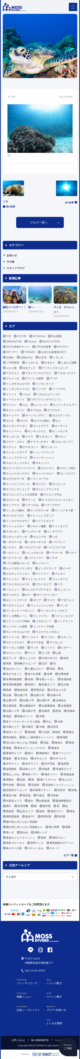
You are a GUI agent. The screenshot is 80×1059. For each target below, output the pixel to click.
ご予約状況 (12, 362)
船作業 (47, 805)
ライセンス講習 (15, 647)
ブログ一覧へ (39, 222)
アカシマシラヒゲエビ (38, 373)
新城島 (64, 737)
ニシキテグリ (55, 531)
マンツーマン (41, 615)
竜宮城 (27, 795)
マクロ (51, 600)
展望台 (70, 732)
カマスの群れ (42, 420)
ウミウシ (11, 404)
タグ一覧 (68, 855)
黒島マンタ (37, 842)
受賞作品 (39, 689)
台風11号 (22, 695)
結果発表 (44, 800)
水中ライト (12, 763)
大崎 (60, 721)
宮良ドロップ (14, 732)
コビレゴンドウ (64, 441)
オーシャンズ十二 (35, 415)
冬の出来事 (34, 673)
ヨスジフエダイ (15, 642)
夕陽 (41, 716)
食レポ (10, 832)
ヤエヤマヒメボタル (47, 631)
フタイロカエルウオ (18, 584)
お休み (10, 357)
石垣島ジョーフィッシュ (59, 784)
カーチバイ (61, 425)
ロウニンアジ (14, 652)
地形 (8, 716)
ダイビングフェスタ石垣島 (21, 494)
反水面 (65, 684)
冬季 (49, 673)
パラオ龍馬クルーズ (18, 563)
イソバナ (41, 388)
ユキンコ (66, 637)
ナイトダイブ (60, 526)
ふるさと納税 (69, 362)
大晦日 (29, 726)
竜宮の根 (11, 795)
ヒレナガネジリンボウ (19, 568)
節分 (30, 800)
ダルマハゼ (12, 499)
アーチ (53, 378)
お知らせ (12, 255)
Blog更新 (56, 336)
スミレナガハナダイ (18, 473)
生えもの (67, 779)
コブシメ (11, 447)
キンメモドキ (60, 431)
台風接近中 (29, 705)
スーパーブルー (45, 473)
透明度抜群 (12, 816)
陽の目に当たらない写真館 (21, 821)
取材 (8, 689)
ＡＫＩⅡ (54, 848)
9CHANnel (39, 336)
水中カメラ (40, 758)
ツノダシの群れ (15, 510)
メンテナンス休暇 (16, 626)
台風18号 (11, 700)
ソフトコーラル (40, 478)
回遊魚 (71, 710)
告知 (58, 710)
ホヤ (28, 594)
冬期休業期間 (14, 684)
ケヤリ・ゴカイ (15, 441)
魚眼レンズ (40, 832)
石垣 (22, 784)
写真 (52, 668)
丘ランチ (11, 658)
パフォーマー (36, 557)
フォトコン (12, 579)
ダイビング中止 (53, 494)
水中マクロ (59, 758)
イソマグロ (58, 388)
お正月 (43, 357)
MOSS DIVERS (51, 341)
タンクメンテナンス (18, 483)
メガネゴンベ (43, 621)
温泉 (22, 779)
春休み (59, 742)
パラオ (53, 557)
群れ (8, 805)
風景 (68, 826)
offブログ (62, 346)
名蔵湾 (46, 710)
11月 (8, 336)
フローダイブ (43, 584)
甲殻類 (10, 784)
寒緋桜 (32, 732)
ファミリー (42, 573)
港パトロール (48, 779)
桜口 (30, 753)
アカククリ (12, 373)
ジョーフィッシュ (43, 457)
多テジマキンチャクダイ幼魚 (23, 721)
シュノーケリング (43, 452)
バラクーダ (56, 552)
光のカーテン (14, 668)
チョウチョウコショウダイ (57, 499)
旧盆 (46, 742)
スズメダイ (47, 468)
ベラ (60, 584)
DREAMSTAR (14, 341)
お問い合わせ (18, 1040)
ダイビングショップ (18, 489)
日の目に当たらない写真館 (21, 742)
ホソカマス (12, 594)
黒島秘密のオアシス (61, 842)
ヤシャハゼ (12, 637)
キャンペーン (14, 431)
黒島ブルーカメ (15, 842)
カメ (58, 420)
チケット (30, 499)
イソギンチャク (45, 383)
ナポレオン (12, 531)
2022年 (21, 336)
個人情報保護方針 (40, 1040)
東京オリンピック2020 (31, 747)
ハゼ (54, 536)
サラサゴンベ (30, 447)
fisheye (32, 341)
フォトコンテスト (35, 579)
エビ (25, 404)
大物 (41, 726)
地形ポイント (25, 716)
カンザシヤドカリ (16, 425)
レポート (66, 647)
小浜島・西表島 (51, 732)
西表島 (10, 811)
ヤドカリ (49, 637)
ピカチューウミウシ (18, 573)
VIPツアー (12, 351)
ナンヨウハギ (33, 531)
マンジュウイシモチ (42, 605)
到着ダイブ (48, 684)
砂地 (74, 790)
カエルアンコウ (61, 415)
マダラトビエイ (15, 605)
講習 (41, 811)
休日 (66, 658)
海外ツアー (31, 774)
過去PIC (30, 816)
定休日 (54, 726)
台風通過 (66, 705)
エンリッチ (40, 404)
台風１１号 (12, 710)
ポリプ (37, 600)
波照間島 (11, 768)
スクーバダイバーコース (20, 468)
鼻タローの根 (14, 848)
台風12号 (39, 695)
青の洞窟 (54, 826)
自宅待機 (22, 805)
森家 (8, 758)
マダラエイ (67, 600)
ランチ (34, 647)
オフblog (36, 410)
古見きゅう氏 (58, 689)
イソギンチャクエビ (18, 388)
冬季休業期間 (14, 679)
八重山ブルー (36, 668)
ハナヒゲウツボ (32, 547)
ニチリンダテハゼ (16, 536)
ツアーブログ (52, 505)
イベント (11, 394)
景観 (8, 747)
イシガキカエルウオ (18, 383)
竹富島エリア (14, 800)
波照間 (65, 763)
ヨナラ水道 (37, 642)
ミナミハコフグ (64, 615)
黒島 (43, 837)
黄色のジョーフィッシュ (20, 837)
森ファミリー (63, 753)
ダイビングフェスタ (47, 489)
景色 (71, 742)
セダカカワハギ (15, 478)
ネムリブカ (39, 536)
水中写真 (49, 763)
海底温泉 (69, 774)
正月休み (22, 758)
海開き (10, 779)
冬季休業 (63, 673)
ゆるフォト (29, 367)
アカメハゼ (12, 378)
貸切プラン (57, 811)
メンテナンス (65, 621)
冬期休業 (66, 679)
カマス (24, 420)
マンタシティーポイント (20, 610)
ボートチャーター (47, 594)
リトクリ (49, 647)
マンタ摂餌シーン (16, 615)
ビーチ (67, 568)
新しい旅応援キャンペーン (38, 737)
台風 (8, 695)
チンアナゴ (12, 505)
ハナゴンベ (58, 541)
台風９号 (30, 710)
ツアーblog (31, 505)
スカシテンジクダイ (18, 462)
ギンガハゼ (12, 436)
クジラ (29, 436)
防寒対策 (46, 816)
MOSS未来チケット (17, 346)
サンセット (50, 447)
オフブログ (53, 410)
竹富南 (54, 795)
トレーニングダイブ (42, 515)
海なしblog (12, 774)
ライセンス (56, 642)
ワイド (32, 652)
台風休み (61, 700)
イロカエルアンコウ (48, 394)
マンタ (64, 605)
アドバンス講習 (34, 378)
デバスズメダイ (15, 515)
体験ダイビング (26, 663)
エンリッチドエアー (65, 404)
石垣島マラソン (42, 790)
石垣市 (61, 790)
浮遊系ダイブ (63, 768)
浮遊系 (46, 768)
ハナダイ (11, 547)
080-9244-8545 (35, 970)
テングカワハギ (40, 510)
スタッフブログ (16, 268)
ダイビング (58, 483)
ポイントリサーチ (16, 600)
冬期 (30, 679)
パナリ (73, 552)
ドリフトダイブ (45, 520)
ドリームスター (15, 526)
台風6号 (45, 700)
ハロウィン (12, 552)
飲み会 (24, 832)
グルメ (62, 436)
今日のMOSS (49, 658)
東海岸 (55, 747)
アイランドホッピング (55, 367)
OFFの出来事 (43, 346)
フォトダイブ (60, 579)
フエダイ (60, 573)
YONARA (29, 351)
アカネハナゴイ (66, 373)
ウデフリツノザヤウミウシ (46, 399)
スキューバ (42, 462)
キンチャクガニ (37, 431)
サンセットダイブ (16, 452)
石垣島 (35, 784)
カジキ (10, 420)
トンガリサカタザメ (18, 520)
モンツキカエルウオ (18, 631)
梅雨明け (44, 753)
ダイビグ (41, 483)
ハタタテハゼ (14, 541)
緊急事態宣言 (63, 800)
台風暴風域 (48, 705)
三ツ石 (46, 652)
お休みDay (26, 357)
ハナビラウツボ (56, 547)
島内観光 (11, 737)
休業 (8, 663)
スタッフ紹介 (68, 468)
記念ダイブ (26, 811)
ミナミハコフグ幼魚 (18, 621)
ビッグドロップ (47, 568)
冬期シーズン (47, 679)
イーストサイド (15, 399)
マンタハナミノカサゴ (54, 610)
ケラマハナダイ (40, 441)
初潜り (32, 684)
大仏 (48, 721)
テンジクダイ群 (64, 510)
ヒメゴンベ (42, 563)
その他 (10, 261)
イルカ (27, 394)
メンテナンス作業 (43, 626)
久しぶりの (29, 658)
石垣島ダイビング (16, 790)
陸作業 (61, 816)
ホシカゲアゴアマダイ (38, 589)
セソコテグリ (68, 473)
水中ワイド (31, 763)
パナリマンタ (14, 557)
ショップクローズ (16, 457)
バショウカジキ (34, 552)
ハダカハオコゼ (37, 541)
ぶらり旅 (11, 367)
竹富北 (40, 795)
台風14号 (55, 695)
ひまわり (49, 362)
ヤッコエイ (31, 637)
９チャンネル (36, 848)
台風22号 (28, 700)
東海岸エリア (14, 753)
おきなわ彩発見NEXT (53, 351)
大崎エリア (12, 726)
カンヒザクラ (41, 425)
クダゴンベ (45, 436)
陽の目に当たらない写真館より (24, 826)
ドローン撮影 (38, 526)
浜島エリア (29, 768)
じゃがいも (31, 362)
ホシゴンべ (64, 589)
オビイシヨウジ (15, 410)
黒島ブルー (58, 837)
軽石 (72, 811)
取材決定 (22, 689)
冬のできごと (14, 673)
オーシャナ (12, 415)
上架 (58, 652)
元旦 (44, 663)
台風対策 (11, 705)
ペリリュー (12, 589)
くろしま (58, 357)
